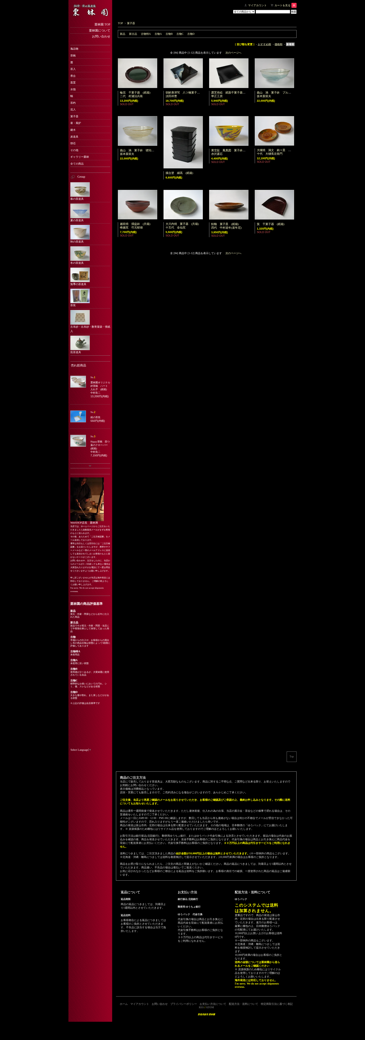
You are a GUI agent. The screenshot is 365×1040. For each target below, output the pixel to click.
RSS (201, 1007)
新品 (122, 33)
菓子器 (131, 23)
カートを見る (285, 5)
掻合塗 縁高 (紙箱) (179, 172)
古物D (190, 33)
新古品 (133, 33)
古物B (169, 33)
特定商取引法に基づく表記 (277, 1003)
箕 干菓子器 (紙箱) (270, 224)
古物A (158, 33)
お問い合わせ (160, 1003)
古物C (179, 33)
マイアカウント (257, 5)
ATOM (210, 1007)
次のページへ (233, 52)
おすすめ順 (264, 44)
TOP (120, 23)
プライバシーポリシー (183, 1003)
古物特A (146, 33)
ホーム (124, 1003)
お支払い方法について (213, 1003)
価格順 (278, 44)
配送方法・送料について (243, 1003)
